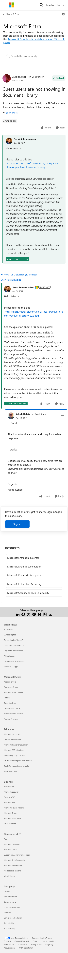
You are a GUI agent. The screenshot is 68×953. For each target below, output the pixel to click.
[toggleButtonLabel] (63, 14)
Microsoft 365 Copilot (12, 818)
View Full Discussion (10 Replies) (20, 274)
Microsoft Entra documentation (24, 566)
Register (50, 4)
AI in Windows (9, 656)
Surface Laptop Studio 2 (13, 640)
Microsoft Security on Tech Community (28, 593)
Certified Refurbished (12, 708)
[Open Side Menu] (4, 4)
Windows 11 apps (11, 666)
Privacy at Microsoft (12, 907)
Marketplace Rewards (12, 870)
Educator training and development (18, 760)
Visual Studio (9, 876)
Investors (7, 912)
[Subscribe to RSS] (45, 614)
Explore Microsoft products (14, 661)
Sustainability (9, 928)
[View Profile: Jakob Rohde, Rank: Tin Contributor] (11, 415)
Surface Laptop (10, 634)
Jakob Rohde (23, 414)
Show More (11, 112)
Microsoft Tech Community (14, 860)
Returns (7, 697)
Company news (10, 902)
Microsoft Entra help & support (24, 575)
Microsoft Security (11, 792)
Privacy (35, 941)
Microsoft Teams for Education (16, 745)
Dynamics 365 (9, 797)
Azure (6, 839)
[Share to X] (28, 614)
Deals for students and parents (16, 766)
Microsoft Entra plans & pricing (24, 584)
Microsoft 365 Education (13, 750)
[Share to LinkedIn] (17, 614)
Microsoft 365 (9, 802)
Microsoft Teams (10, 813)
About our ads (9, 948)
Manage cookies (48, 941)
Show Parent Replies (11, 279)
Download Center (11, 687)
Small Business (10, 823)
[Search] (41, 5)
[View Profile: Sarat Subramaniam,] (9, 141)
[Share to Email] (50, 614)
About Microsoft (10, 896)
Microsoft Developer (12, 844)
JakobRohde (19, 76)
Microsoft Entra (12, 14)
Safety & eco (36, 944)
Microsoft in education (13, 734)
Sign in (17, 524)
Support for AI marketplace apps (17, 855)
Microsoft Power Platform (14, 807)
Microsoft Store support (13, 692)
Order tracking (10, 703)
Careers (7, 891)
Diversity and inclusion (13, 918)
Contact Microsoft (22, 941)
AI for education (10, 771)
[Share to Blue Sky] (39, 614)
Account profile (10, 682)
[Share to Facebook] (23, 614)
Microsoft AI (9, 786)
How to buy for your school (14, 755)
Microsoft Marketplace (13, 865)
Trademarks (22, 944)
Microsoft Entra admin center (23, 557)
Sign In (60, 4)
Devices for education (12, 739)
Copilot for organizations (14, 645)
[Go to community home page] (11, 4)
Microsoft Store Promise (13, 713)
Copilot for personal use (13, 650)
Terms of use (9, 944)
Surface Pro (8, 629)
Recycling (49, 944)
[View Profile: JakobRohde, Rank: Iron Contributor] (6, 78)
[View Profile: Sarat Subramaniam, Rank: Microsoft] (7, 289)
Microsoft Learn (10, 849)
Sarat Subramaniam (25, 139)
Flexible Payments (11, 719)
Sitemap (7, 941)
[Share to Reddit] (34, 614)
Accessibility (9, 923)
